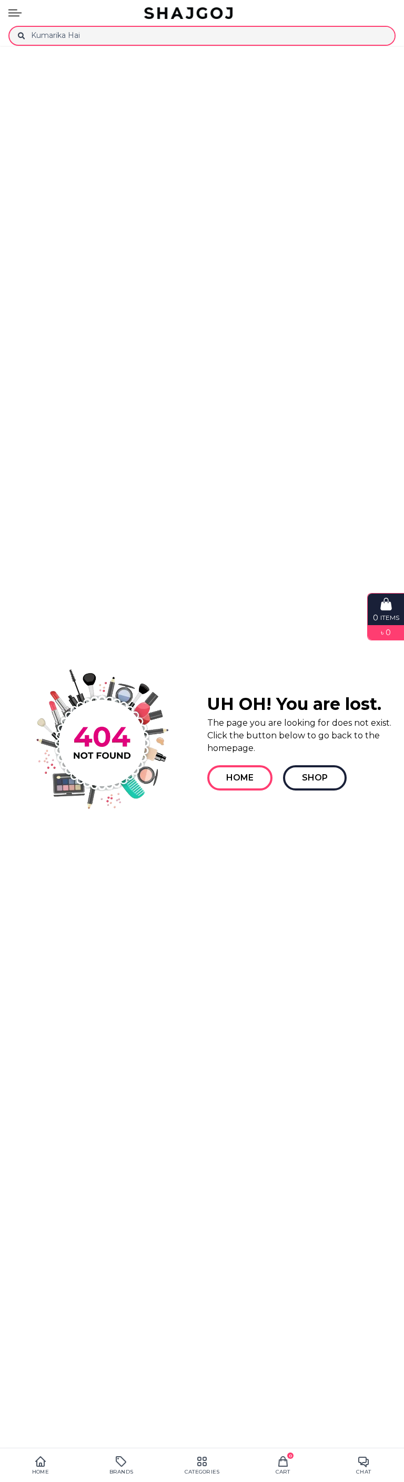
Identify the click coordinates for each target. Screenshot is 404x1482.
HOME (240, 778)
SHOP (315, 778)
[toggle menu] (15, 12)
